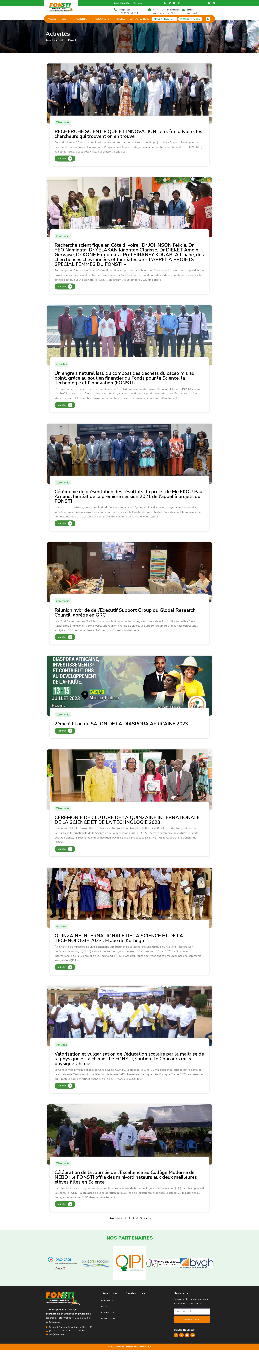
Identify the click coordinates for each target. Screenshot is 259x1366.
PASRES (121, 19)
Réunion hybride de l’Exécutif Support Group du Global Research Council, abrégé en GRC (125, 612)
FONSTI (64, 19)
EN (213, 3)
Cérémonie (62, 122)
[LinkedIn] (192, 1335)
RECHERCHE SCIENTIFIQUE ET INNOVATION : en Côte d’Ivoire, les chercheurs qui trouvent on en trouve (128, 134)
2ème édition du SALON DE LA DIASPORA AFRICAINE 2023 (121, 724)
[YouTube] (187, 1335)
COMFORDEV (144, 1346)
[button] (208, 19)
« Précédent (114, 1218)
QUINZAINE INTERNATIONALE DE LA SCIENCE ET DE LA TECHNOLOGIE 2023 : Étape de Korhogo (119, 938)
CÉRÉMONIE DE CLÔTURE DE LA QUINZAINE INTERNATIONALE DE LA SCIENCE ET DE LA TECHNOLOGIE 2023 (127, 819)
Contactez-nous (139, 19)
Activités (81, 19)
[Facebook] (176, 1335)
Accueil (52, 19)
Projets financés (190, 19)
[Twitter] (181, 1335)
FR (208, 3)
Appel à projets (163, 19)
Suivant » (146, 1218)
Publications (102, 19)
